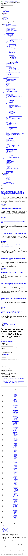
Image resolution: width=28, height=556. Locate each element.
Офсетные (11, 101)
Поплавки (11, 40)
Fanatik (15, 413)
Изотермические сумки (11, 25)
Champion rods (15, 402)
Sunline (15, 480)
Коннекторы (11, 130)
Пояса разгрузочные (10, 89)
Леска (10, 36)
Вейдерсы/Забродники (11, 79)
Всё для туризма (7, 24)
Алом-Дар (15, 504)
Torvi (15, 483)
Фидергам (8, 122)
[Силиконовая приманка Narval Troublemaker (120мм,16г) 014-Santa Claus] (14, 341)
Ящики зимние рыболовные (12, 77)
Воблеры (8, 147)
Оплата (5, 17)
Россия (15, 517)
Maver (15, 441)
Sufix (15, 478)
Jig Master (15, 430)
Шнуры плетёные (13, 108)
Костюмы (8, 83)
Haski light (15, 423)
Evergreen (15, 412)
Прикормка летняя (10, 141)
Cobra (15, 403)
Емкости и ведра (10, 161)
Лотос (15, 513)
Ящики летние (9, 172)
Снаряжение (9, 74)
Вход (4, 10)
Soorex (15, 472)
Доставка (5, 15)
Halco (15, 422)
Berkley (15, 399)
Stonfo (15, 474)
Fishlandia (15, 417)
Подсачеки (8, 164)
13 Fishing (15, 391)
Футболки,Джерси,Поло (11, 91)
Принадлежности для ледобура (13, 72)
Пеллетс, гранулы (10, 140)
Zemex (15, 500)
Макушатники (12, 112)
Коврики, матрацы (10, 28)
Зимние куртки (12, 51)
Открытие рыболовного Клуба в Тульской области (13, 233)
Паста (7, 139)
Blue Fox (15, 400)
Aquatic (15, 395)
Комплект (13, 58)
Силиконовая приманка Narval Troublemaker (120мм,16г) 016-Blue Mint (13, 379)
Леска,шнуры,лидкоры (11, 103)
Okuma (15, 450)
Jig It (15, 429)
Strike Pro (15, 477)
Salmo (15, 460)
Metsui (15, 445)
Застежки (11, 128)
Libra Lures (15, 434)
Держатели (8, 160)
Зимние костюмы (13, 50)
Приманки (8, 66)
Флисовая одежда (13, 59)
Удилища (5, 174)
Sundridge (15, 479)
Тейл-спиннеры (9, 151)
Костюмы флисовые (16, 61)
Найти (2, 7)
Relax (15, 458)
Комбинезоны (12, 52)
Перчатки (8, 86)
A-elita (15, 393)
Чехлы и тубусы (9, 171)
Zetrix (15, 501)
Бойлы (7, 135)
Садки (7, 167)
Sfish (15, 467)
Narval (4, 325)
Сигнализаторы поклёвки (12, 168)
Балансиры (11, 67)
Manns (15, 440)
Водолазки (13, 56)
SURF (15, 482)
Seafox (15, 463)
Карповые (11, 111)
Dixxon (15, 407)
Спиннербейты (9, 150)
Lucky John (15, 436)
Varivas (15, 491)
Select (15, 465)
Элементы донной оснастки (15, 116)
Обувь (7, 42)
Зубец (15, 511)
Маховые (8, 179)
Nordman (15, 447)
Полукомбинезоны (10, 88)
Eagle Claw (15, 410)
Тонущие (11, 138)
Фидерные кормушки (11, 123)
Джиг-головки (9, 95)
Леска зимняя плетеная (16, 39)
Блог (4, 14)
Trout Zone (15, 485)
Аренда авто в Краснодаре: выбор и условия (12, 272)
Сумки (7, 169)
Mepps (15, 444)
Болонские (8, 175)
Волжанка (15, 507)
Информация (6, 354)
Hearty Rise (15, 424)
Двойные (11, 99)
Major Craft (15, 439)
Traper (15, 484)
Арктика (15, 505)
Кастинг (8, 177)
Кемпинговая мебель (11, 26)
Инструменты (9, 162)
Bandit (15, 396)
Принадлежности (7, 158)
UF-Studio (15, 490)
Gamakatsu (15, 418)
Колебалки (11, 146)
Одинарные (11, 100)
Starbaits (15, 473)
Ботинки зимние (12, 44)
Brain (15, 401)
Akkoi (15, 394)
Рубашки (8, 90)
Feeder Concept (15, 414)
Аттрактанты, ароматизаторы (13, 134)
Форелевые (8, 152)
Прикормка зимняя (10, 64)
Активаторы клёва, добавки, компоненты (15, 133)
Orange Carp (15, 452)
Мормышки (11, 70)
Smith (15, 469)
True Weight (15, 487)
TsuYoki (15, 488)
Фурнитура (8, 124)
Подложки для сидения (11, 30)
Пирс (15, 515)
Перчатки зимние (13, 53)
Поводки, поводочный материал (13, 118)
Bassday (15, 397)
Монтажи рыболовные (11, 110)
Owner (15, 454)
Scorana (15, 462)
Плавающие (11, 136)
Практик (15, 516)
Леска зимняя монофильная (17, 37)
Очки (7, 85)
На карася (11, 113)
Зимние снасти (9, 35)
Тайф (15, 520)
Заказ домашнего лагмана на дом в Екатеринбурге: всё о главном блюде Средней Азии (14, 284)
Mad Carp (15, 438)
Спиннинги (8, 180)
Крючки (8, 97)
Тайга (15, 518)
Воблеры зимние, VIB (14, 69)
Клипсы (10, 129)
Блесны (7, 144)
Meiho (15, 443)
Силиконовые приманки (11, 149)
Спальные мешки (10, 33)
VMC (15, 493)
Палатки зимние (10, 63)
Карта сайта (6, 19)
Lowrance (15, 435)
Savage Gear (15, 461)
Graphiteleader (15, 421)
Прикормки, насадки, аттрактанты (11, 132)
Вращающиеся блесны (14, 145)
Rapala (15, 457)
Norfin (15, 449)
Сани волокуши (9, 73)
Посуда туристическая (11, 31)
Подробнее (3, 204)
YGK (15, 498)
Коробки (8, 163)
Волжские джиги (15, 509)
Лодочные (8, 178)
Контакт (15, 512)
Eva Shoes (15, 411)
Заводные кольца (13, 127)
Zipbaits (15, 502)
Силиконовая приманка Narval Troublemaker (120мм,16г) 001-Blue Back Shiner (13, 382)
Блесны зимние (12, 68)
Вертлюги (11, 125)
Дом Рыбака (15, 510)
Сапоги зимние (12, 45)
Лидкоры (11, 107)
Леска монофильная (13, 105)
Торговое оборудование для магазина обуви (11, 208)
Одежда (8, 46)
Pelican (15, 455)
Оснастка (5, 92)
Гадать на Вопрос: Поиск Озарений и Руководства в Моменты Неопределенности (13, 299)
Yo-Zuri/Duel (15, 499)
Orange (15, 451)
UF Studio (15, 489)
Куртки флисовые (15, 62)
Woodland (15, 495)
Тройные (11, 102)
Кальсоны (13, 57)
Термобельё (11, 55)
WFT (15, 494)
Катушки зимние (10, 41)
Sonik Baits (15, 471)
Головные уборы (12, 48)
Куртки (7, 84)
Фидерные (11, 114)
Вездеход (15, 506)
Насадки (11, 155)
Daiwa (15, 406)
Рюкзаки (8, 166)
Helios (15, 425)
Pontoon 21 (15, 456)
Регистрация (6, 11)
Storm (15, 476)
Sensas (15, 466)
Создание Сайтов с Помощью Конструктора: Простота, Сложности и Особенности (12, 312)
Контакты (5, 18)
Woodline (15, 496)
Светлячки (8, 121)
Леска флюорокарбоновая (15, 106)
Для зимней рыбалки (8, 34)
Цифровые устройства (8, 183)
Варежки (11, 47)
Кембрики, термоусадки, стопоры (14, 96)
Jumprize (15, 432)
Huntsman (15, 427)
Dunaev (15, 408)
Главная (5, 13)
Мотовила (8, 117)
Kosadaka (15, 433)
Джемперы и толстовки (11, 81)
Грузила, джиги (9, 94)
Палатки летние (9, 29)
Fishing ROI (15, 416)
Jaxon (15, 428)
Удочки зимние (9, 75)
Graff (15, 419)
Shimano (15, 468)
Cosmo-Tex (15, 405)
